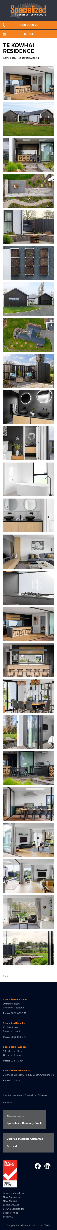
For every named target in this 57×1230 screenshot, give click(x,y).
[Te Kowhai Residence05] (28, 242)
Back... (6, 976)
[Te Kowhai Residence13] (28, 530)
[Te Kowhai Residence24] (28, 927)
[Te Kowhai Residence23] (28, 891)
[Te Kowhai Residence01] (28, 97)
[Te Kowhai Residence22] (28, 855)
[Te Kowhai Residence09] (28, 386)
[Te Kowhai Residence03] (28, 170)
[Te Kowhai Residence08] (28, 350)
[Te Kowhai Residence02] (28, 134)
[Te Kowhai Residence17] (28, 674)
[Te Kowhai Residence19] (28, 746)
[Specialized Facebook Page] (37, 1167)
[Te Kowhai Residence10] (28, 422)
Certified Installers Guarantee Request (25, 1142)
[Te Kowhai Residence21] (28, 819)
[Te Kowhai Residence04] (28, 206)
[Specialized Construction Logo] (28, 10)
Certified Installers (12, 1095)
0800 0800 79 (28, 25)
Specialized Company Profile (24, 1120)
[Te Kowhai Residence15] (28, 602)
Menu (28, 34)
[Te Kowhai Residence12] (28, 494)
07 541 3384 (17, 1060)
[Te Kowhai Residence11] (28, 458)
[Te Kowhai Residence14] (28, 566)
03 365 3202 (17, 1080)
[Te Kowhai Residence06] (28, 278)
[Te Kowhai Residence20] (28, 783)
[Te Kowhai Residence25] (28, 963)
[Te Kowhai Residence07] (28, 314)
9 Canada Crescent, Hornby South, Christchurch (28, 1074)
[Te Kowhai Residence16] (28, 638)
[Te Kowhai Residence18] (28, 710)
